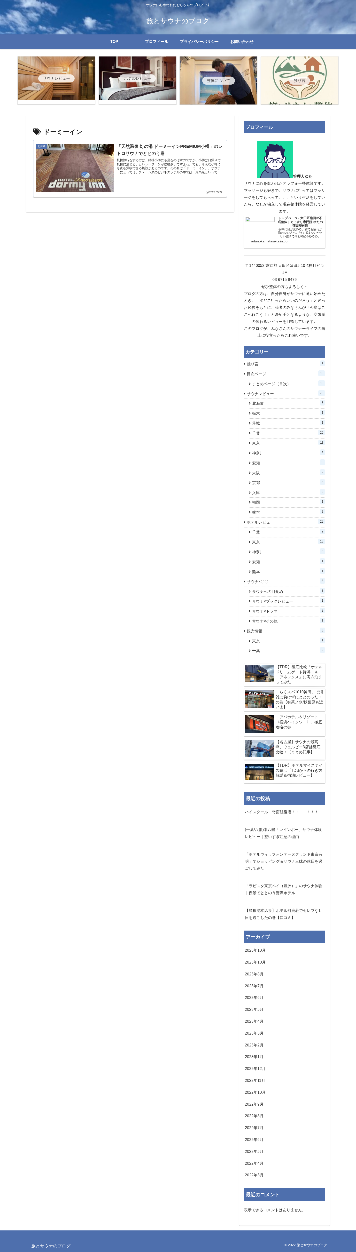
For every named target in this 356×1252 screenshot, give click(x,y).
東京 (287, 443)
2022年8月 (254, 1116)
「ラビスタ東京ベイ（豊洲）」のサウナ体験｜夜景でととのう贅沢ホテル (283, 889)
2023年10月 (255, 962)
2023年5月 (254, 1009)
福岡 (287, 502)
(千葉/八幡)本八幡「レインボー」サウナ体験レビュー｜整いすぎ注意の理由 (283, 833)
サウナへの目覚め (287, 591)
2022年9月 (254, 1104)
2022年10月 (255, 1092)
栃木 (287, 413)
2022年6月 (254, 1140)
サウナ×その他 (287, 621)
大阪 (287, 472)
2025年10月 (255, 950)
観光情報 (285, 631)
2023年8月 (254, 974)
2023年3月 (254, 1033)
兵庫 (287, 492)
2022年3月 (254, 1175)
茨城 (287, 423)
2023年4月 (254, 1021)
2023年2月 (254, 1045)
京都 (287, 482)
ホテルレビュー (285, 522)
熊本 (287, 512)
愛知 (287, 462)
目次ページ (285, 373)
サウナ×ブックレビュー (287, 601)
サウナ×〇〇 (285, 581)
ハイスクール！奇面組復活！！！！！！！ (281, 812)
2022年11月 (255, 1080)
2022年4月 (254, 1163)
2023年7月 (254, 986)
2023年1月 (254, 1057)
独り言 (285, 363)
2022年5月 (254, 1151)
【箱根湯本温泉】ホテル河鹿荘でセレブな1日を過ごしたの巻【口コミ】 (283, 914)
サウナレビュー (285, 393)
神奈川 (287, 452)
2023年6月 (254, 998)
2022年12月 (255, 1069)
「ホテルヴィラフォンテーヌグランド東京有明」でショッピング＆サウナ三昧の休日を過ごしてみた (283, 861)
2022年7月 (254, 1128)
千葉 (287, 433)
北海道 (287, 403)
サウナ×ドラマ (287, 611)
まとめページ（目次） (287, 383)
